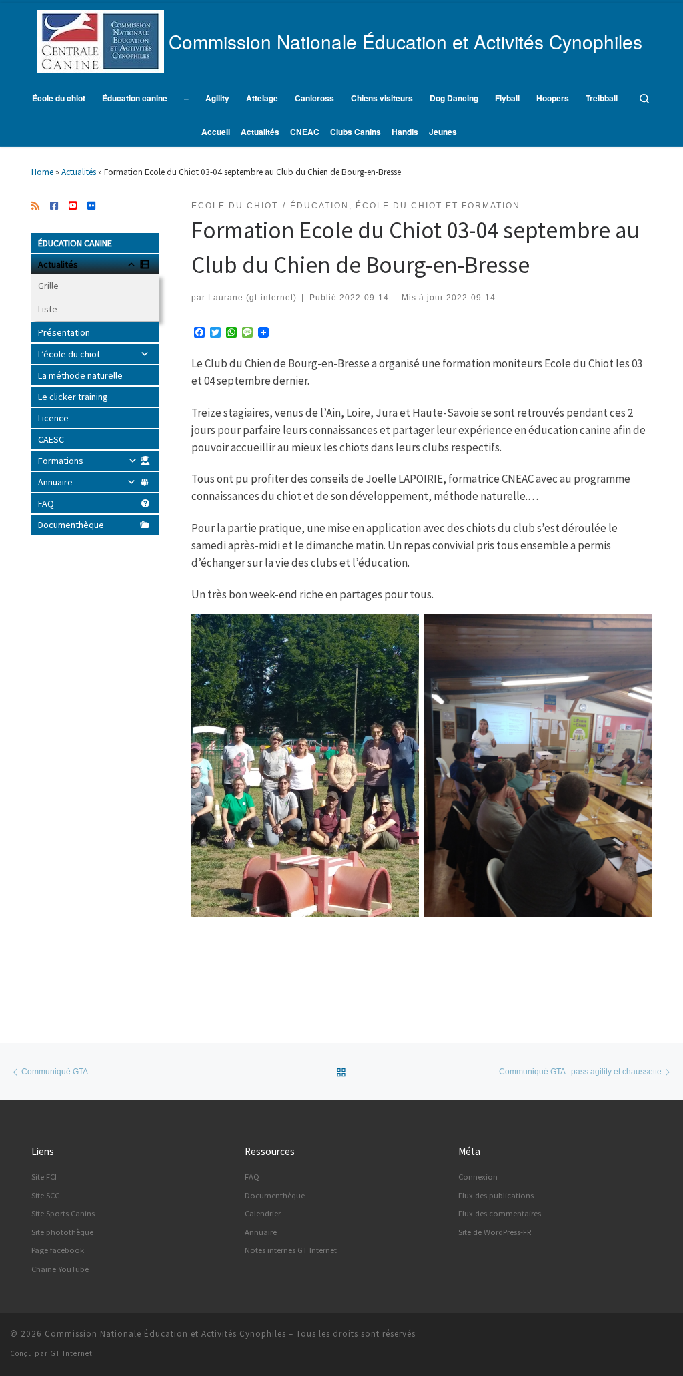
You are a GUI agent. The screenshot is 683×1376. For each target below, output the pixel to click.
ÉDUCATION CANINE (75, 243)
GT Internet (71, 1353)
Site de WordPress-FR (495, 1232)
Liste (47, 309)
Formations (60, 461)
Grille (48, 286)
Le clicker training (73, 397)
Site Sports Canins (63, 1213)
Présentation (64, 332)
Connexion (478, 1177)
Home (42, 172)
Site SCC (45, 1195)
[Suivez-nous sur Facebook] (54, 206)
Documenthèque (71, 525)
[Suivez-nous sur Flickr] (91, 206)
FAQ (46, 503)
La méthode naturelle (80, 375)
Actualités (78, 172)
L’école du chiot (69, 354)
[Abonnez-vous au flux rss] (35, 206)
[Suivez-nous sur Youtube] (73, 206)
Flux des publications (496, 1195)
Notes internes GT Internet (291, 1250)
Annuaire (55, 482)
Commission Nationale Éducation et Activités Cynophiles (165, 1333)
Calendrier (263, 1213)
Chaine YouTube (60, 1269)
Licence (53, 418)
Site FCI (44, 1177)
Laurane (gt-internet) (252, 297)
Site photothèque (62, 1232)
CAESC (51, 439)
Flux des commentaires (499, 1213)
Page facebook (57, 1250)
